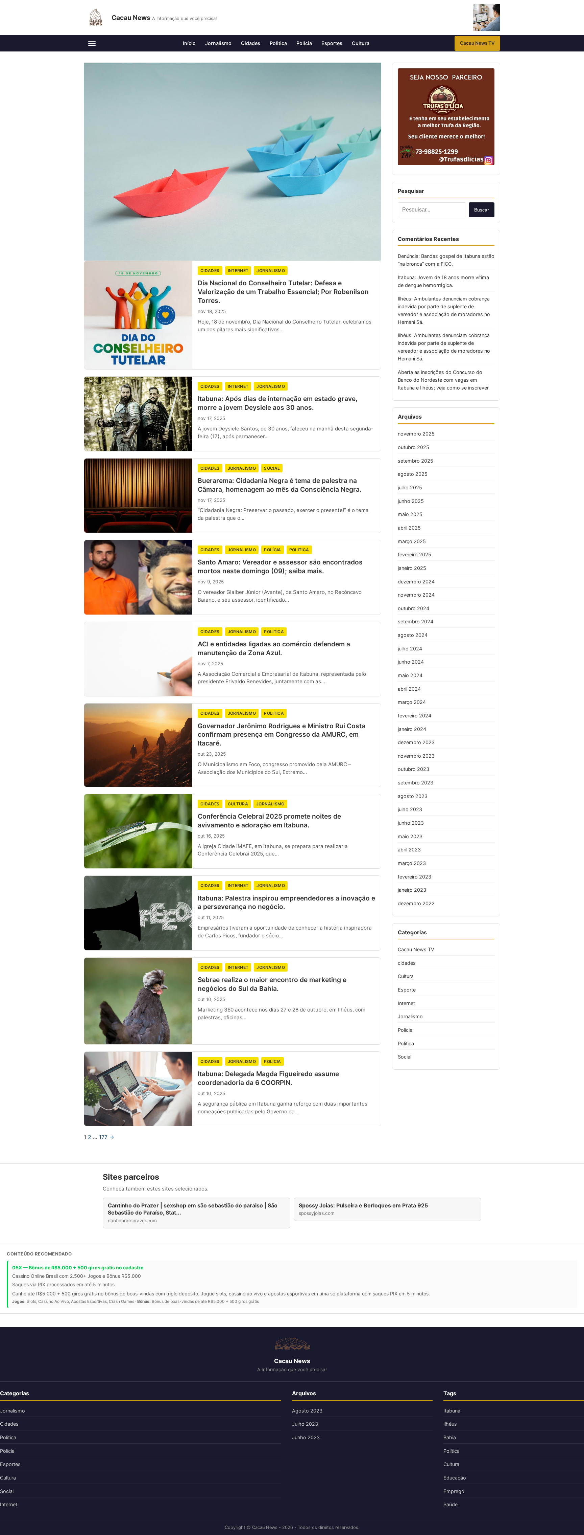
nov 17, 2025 (211, 418)
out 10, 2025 (211, 999)
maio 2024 (410, 675)
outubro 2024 (413, 608)
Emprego (453, 1491)
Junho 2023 (306, 1437)
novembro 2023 (416, 756)
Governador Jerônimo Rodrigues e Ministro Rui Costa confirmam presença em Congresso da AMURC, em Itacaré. (281, 735)
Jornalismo (218, 43)
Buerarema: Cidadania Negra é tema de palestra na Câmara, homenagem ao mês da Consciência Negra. (280, 484)
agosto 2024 (413, 635)
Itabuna (451, 1411)
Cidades (250, 43)
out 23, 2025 (212, 754)
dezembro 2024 (416, 581)
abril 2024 (409, 689)
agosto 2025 (413, 474)
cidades (210, 270)
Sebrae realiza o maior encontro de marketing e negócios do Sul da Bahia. (272, 984)
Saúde (450, 1504)
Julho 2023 (305, 1424)
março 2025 (412, 541)
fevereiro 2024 (414, 715)
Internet (238, 270)
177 (103, 1137)
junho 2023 (411, 823)
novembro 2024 (416, 595)
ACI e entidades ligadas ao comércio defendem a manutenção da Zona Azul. (274, 648)
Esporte (407, 990)
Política (451, 1451)
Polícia (304, 43)
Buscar (481, 210)
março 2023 (412, 863)
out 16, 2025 (211, 836)
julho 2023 (410, 809)
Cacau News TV (477, 43)
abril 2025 (409, 528)
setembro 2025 (415, 461)
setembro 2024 (415, 621)
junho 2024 (411, 662)
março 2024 (412, 702)
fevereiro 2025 (414, 554)
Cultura (360, 43)
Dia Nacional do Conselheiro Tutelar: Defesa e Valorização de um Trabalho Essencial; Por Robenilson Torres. (283, 292)
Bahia (449, 1437)
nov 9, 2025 (211, 581)
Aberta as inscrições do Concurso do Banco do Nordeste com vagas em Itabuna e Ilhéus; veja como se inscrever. (444, 380)
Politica (278, 43)
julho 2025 (410, 487)
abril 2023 (409, 849)
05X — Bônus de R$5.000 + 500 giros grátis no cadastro (78, 1267)
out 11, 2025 (211, 917)
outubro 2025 (413, 447)
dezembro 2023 (416, 742)
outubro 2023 (413, 769)
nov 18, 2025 (212, 311)
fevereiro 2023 (414, 877)
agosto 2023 (413, 796)
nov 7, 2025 (210, 663)
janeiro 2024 (412, 729)
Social (272, 468)
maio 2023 (410, 836)
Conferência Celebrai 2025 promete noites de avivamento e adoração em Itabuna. (269, 820)
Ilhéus (450, 1424)
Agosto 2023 (307, 1411)
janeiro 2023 (412, 890)
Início (189, 43)
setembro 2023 (415, 782)
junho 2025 (411, 501)
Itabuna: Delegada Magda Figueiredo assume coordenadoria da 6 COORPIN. (268, 1078)
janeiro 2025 (412, 568)
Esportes (331, 43)
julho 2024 (410, 648)
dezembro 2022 (416, 903)
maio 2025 (410, 514)
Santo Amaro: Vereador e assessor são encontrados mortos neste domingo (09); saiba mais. (280, 566)
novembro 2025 (416, 434)
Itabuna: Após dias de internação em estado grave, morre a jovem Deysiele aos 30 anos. (278, 403)
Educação (454, 1478)
